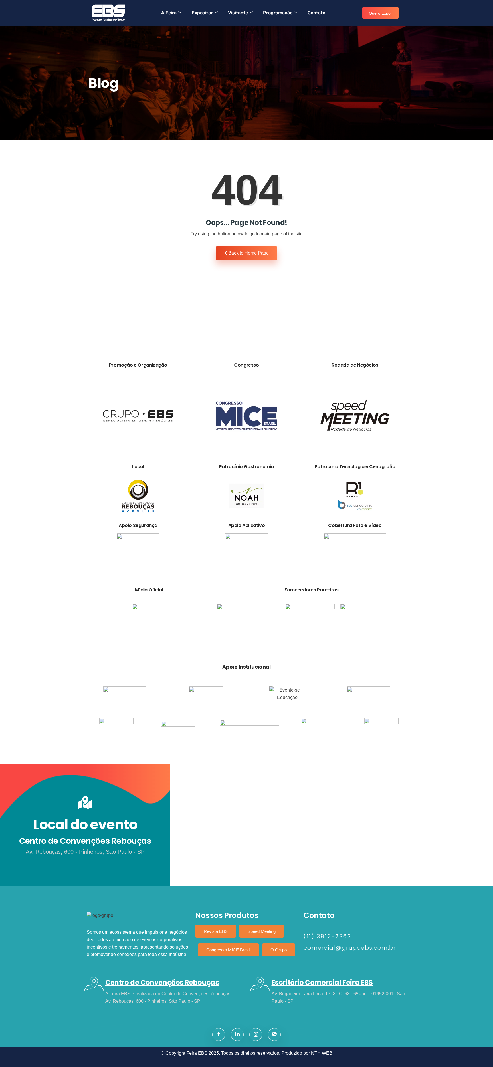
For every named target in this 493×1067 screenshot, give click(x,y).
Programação (277, 12)
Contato (316, 12)
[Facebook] (218, 1034)
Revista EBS (216, 931)
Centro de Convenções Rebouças (162, 982)
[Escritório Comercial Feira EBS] (260, 984)
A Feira (169, 12)
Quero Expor (380, 13)
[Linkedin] (237, 1034)
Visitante (238, 12)
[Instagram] (255, 1034)
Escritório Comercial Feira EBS (322, 982)
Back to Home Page (248, 253)
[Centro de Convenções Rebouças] (94, 984)
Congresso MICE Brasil (228, 949)
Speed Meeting (262, 931)
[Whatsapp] (274, 1034)
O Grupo (278, 949)
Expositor (202, 12)
